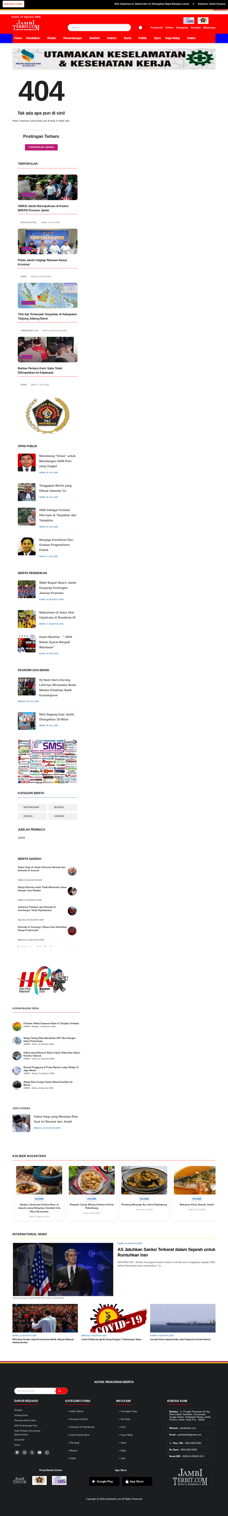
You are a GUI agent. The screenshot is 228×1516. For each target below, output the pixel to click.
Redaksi (18, 1410)
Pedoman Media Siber (25, 1420)
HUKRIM (26, 249)
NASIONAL (28, 303)
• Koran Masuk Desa (78, 1435)
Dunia (127, 38)
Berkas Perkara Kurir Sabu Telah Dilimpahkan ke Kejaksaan (40, 370)
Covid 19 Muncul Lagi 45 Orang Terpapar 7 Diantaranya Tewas (111, 1339)
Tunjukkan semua (41, 147)
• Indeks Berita (75, 1411)
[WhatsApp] (47, 1452)
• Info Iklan (124, 1419)
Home (18, 38)
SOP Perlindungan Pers (25, 1425)
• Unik (122, 1458)
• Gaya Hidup (126, 1435)
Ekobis (51, 38)
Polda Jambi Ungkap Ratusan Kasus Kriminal (42, 262)
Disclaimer (19, 1440)
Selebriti (94, 38)
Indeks (191, 38)
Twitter (169, 27)
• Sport (122, 1442)
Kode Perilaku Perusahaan (27, 1431)
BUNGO (28, 816)
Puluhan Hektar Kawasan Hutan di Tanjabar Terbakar (51, 1023)
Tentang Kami (21, 1415)
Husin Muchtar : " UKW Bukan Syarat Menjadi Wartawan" (55, 642)
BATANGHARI (31, 807)
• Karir (122, 1427)
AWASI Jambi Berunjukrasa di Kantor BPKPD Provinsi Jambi (43, 208)
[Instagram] (24, 1452)
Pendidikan (33, 38)
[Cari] (62, 1391)
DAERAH (59, 816)
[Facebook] (17, 1452)
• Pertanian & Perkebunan (81, 1427)
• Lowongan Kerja (128, 1411)
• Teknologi (73, 1442)
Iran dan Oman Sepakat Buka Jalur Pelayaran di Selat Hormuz (180, 1339)
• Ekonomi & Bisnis (78, 1419)
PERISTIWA (28, 194)
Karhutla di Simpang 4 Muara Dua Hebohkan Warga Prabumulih (42, 929)
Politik (142, 38)
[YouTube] (39, 1452)
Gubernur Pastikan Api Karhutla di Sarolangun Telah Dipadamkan (37, 909)
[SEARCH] (121, 27)
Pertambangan (72, 38)
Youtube (196, 27)
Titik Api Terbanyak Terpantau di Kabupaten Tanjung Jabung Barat (47, 316)
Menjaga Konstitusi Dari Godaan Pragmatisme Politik (56, 545)
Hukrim (111, 38)
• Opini (122, 1450)
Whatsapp (209, 27)
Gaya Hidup (172, 38)
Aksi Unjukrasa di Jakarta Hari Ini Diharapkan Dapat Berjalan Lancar (127, 3)
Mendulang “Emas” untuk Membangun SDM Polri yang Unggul (57, 461)
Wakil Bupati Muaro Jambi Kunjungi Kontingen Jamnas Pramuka (57, 588)
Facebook (157, 27)
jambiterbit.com (113, 1499)
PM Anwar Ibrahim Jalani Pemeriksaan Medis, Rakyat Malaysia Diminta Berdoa (43, 1341)
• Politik (72, 1458)
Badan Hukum (21, 1434)
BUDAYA (59, 807)
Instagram (182, 27)
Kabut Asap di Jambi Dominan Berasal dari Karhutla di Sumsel (41, 869)
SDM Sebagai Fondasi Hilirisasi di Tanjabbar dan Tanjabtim (57, 515)
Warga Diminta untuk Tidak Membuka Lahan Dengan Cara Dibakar (42, 889)
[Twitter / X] (32, 1452)
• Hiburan (72, 1450)
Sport (157, 38)
